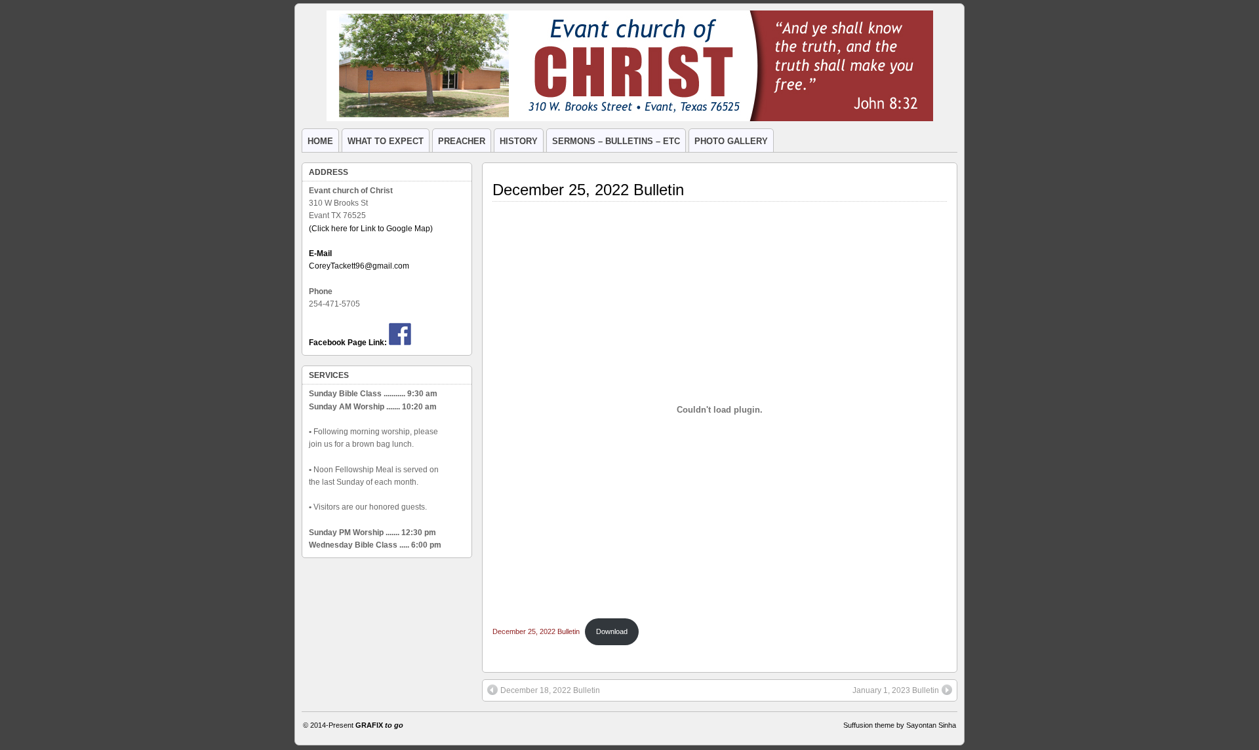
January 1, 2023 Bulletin (895, 690)
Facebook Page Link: (348, 342)
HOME (320, 141)
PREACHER (461, 141)
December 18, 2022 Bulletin (550, 690)
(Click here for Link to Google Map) (371, 228)
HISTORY (519, 141)
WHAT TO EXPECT (386, 141)
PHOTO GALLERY (731, 141)
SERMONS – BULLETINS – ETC (616, 141)
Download (612, 631)
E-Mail (320, 253)
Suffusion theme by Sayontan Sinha (899, 725)
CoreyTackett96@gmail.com (359, 266)
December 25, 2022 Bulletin (588, 189)
